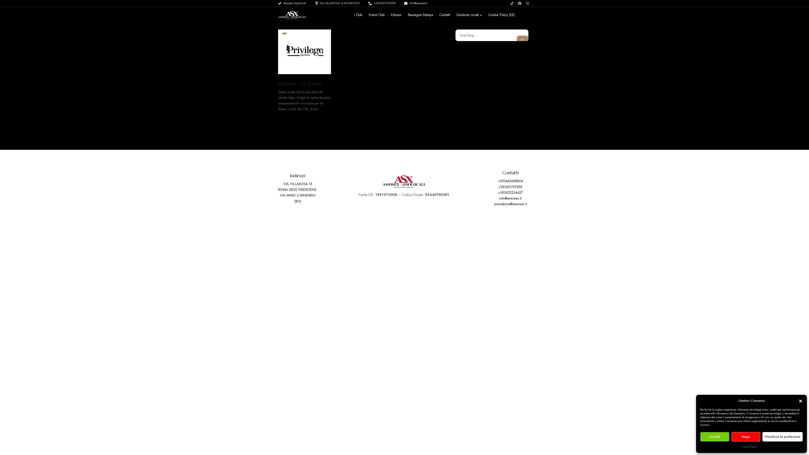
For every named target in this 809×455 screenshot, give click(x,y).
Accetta (714, 436)
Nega (746, 436)
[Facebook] (519, 3)
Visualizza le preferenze (782, 436)
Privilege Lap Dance (300, 83)
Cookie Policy (749, 447)
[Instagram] (527, 3)
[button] (800, 401)
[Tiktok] (512, 3)
